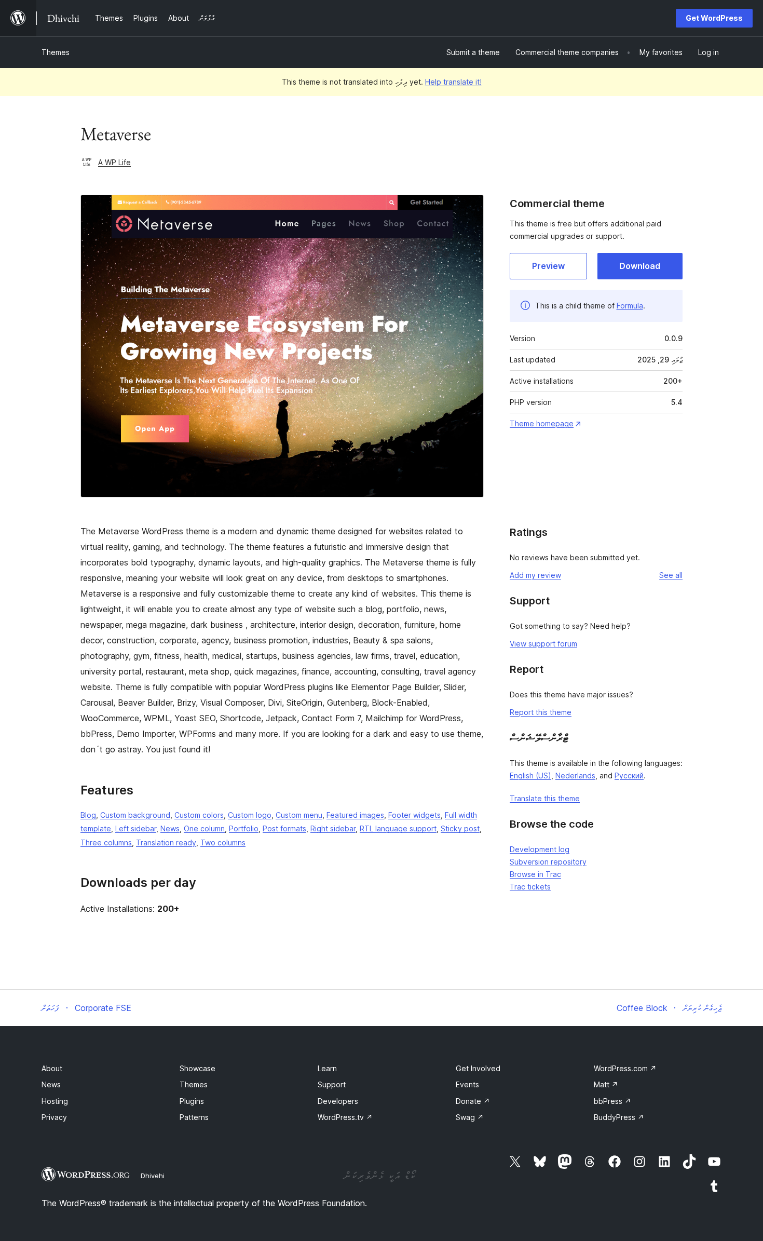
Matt (606, 1084)
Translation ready (166, 842)
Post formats (284, 828)
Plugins (192, 1101)
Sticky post (460, 828)
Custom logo (249, 815)
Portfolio (243, 828)
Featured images (355, 815)
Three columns (106, 842)
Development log (539, 849)
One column (204, 828)
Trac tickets (530, 886)
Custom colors (199, 815)
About (52, 1068)
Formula (630, 305)
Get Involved (478, 1068)
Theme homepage (542, 423)
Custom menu (299, 815)
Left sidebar (135, 828)
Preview (548, 266)
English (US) (530, 775)
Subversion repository (548, 861)
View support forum (543, 643)
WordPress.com (625, 1068)
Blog (88, 815)
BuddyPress (619, 1117)
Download (639, 266)
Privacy (54, 1117)
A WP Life (114, 162)
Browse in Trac (535, 874)
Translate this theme (545, 798)
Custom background (135, 815)
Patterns (194, 1117)
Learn (327, 1068)
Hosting (55, 1101)
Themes (56, 52)
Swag (470, 1117)
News (170, 828)
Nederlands (575, 775)
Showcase (197, 1068)
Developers (338, 1101)
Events (467, 1084)
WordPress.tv (345, 1117)
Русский (629, 775)
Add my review (535, 575)
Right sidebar (333, 828)
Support (332, 1084)
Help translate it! (453, 81)
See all (671, 575)
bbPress (612, 1101)
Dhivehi (153, 1175)
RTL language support (398, 828)
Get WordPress (714, 18)
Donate (473, 1101)
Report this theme (540, 712)
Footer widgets (414, 815)
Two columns (223, 842)
